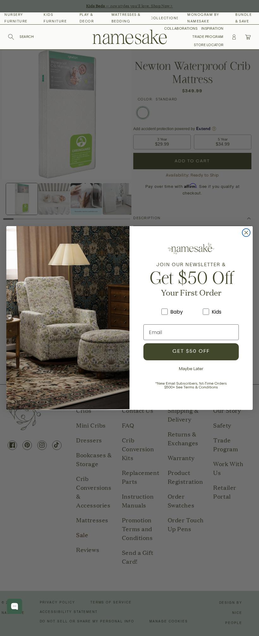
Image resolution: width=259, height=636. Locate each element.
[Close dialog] (246, 233)
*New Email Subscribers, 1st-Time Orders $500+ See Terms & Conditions (191, 386)
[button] (21, 36)
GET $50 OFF (191, 351)
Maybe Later (191, 369)
